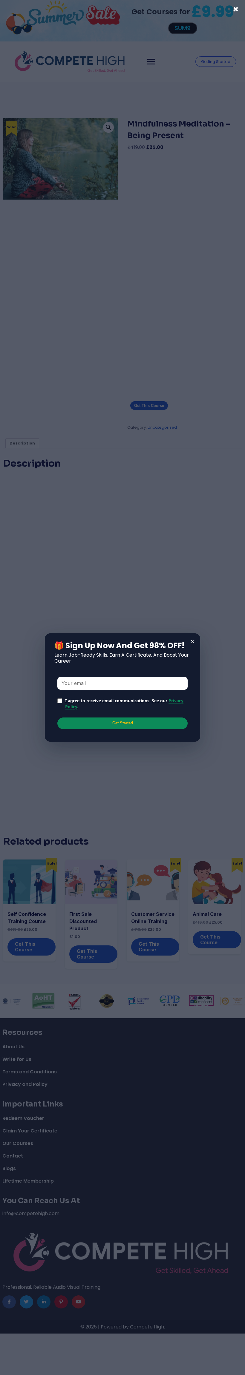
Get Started (122, 723)
